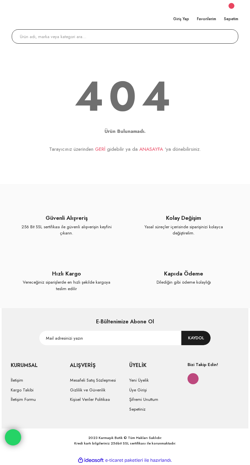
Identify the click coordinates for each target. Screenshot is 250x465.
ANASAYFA (151, 149)
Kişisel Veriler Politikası (90, 399)
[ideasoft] (91, 460)
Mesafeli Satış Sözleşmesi (93, 380)
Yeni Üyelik (139, 380)
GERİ (100, 149)
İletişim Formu (23, 399)
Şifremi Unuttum (143, 399)
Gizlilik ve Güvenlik (87, 390)
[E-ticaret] (124, 460)
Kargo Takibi (22, 390)
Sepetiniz (137, 409)
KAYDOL (196, 338)
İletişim (17, 380)
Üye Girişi (138, 390)
